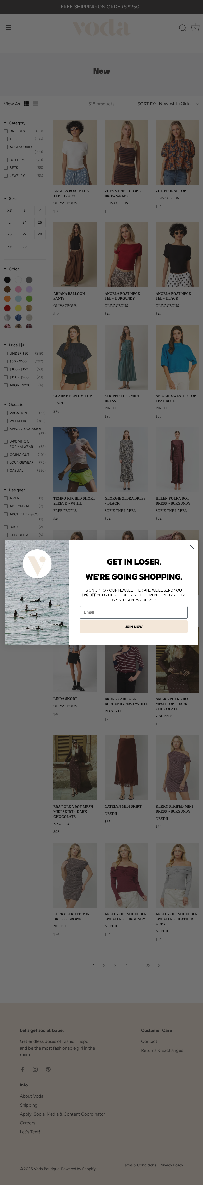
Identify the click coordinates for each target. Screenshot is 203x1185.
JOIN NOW (134, 627)
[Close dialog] (191, 546)
